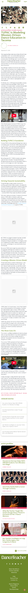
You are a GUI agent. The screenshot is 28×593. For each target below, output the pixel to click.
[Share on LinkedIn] (15, 27)
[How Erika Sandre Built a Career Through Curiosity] (14, 478)
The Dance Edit (14, 589)
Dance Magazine (14, 584)
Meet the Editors (14, 569)
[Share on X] (6, 27)
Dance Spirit (14, 586)
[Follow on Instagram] (12, 564)
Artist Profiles (6, 30)
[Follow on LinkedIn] (18, 564)
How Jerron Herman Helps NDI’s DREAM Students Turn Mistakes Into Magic (14, 462)
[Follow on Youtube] (15, 564)
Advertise (14, 572)
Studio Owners (17, 30)
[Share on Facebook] (2, 27)
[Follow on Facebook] (7, 564)
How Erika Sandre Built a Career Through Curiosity (14, 488)
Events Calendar (14, 571)
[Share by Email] (19, 27)
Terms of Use (14, 578)
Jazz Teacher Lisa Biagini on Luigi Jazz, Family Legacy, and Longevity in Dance (14, 540)
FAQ (14, 576)
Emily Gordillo (13, 45)
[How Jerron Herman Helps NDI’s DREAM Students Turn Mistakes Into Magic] (14, 452)
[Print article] (23, 27)
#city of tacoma (5, 393)
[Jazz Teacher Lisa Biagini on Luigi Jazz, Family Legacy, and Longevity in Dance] (14, 529)
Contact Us (14, 580)
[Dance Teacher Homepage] (14, 1)
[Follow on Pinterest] (21, 564)
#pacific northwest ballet (15, 393)
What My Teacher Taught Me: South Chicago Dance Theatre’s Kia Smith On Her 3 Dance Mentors (14, 513)
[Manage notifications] (24, 590)
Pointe (14, 587)
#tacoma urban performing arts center (14, 394)
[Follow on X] (10, 564)
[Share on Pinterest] (10, 27)
